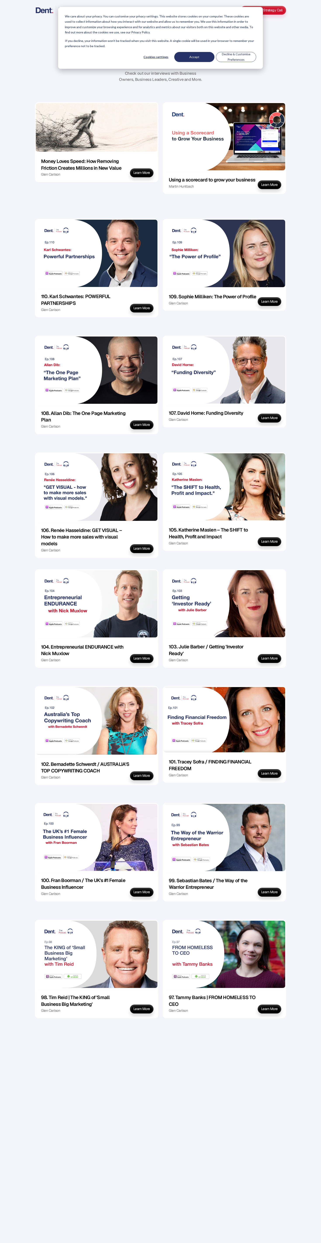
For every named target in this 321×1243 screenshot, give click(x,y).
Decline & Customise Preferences (236, 56)
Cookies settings (155, 57)
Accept (194, 57)
